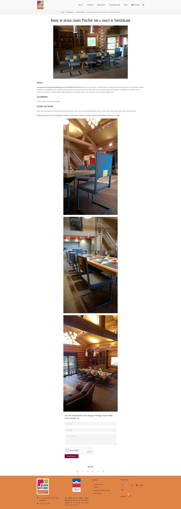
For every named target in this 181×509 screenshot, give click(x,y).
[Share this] (82, 471)
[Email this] (78, 471)
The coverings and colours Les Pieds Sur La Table (67, 115)
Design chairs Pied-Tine (44, 115)
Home (62, 12)
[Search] (143, 5)
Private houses (80, 12)
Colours (96, 487)
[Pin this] (103, 471)
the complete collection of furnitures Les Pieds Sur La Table (101, 115)
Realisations (70, 12)
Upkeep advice (98, 484)
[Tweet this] (88, 471)
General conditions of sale (102, 490)
